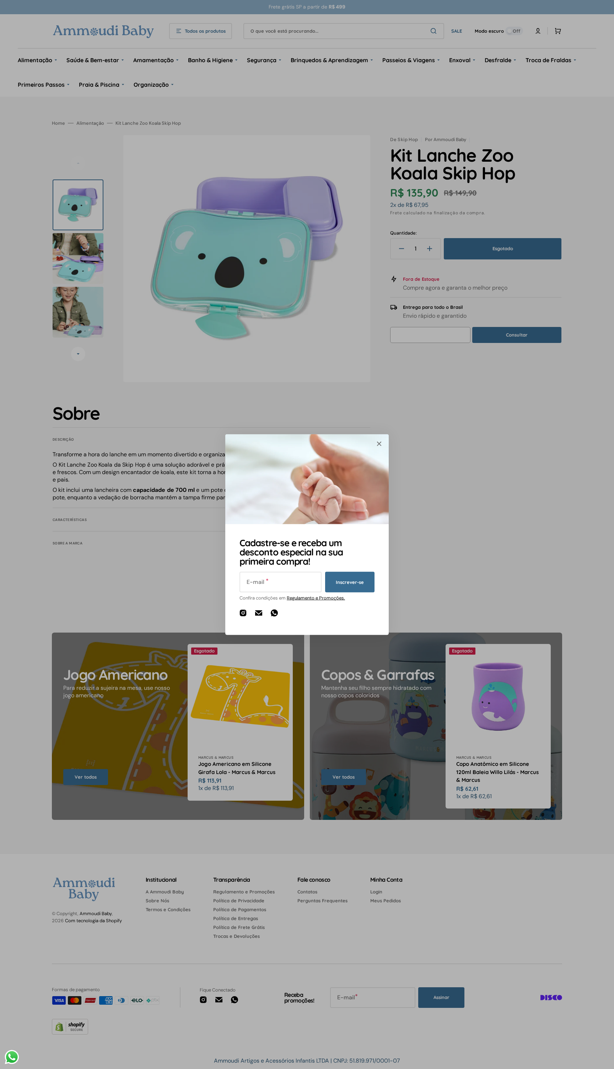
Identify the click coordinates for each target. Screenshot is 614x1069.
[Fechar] (379, 443)
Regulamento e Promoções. (316, 598)
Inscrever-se (350, 582)
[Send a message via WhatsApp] (12, 1057)
